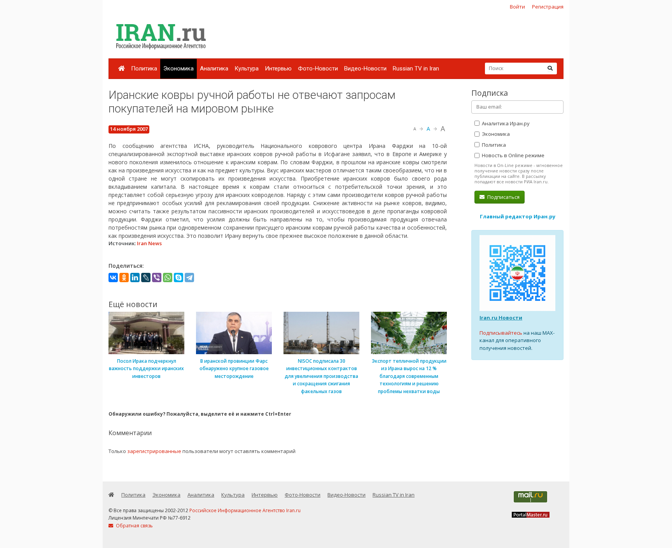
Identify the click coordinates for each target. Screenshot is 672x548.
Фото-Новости (318, 68)
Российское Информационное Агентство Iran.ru (245, 510)
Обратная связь (134, 525)
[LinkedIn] (135, 277)
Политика (144, 68)
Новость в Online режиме (512, 155)
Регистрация (548, 6)
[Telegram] (189, 277)
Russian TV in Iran (416, 68)
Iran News (149, 243)
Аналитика (214, 68)
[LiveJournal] (145, 277)
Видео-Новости (365, 68)
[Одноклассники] (124, 277)
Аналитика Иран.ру (505, 123)
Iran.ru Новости (501, 317)
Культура (246, 68)
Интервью (278, 68)
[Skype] (178, 277)
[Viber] (156, 277)
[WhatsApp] (167, 277)
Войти (517, 6)
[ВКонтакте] (113, 277)
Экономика (178, 68)
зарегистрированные (154, 451)
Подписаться (503, 196)
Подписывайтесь (501, 332)
